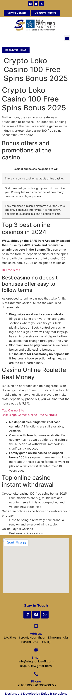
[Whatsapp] (41, 3)
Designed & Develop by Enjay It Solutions (36, 693)
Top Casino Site (13, 410)
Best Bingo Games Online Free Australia (29, 415)
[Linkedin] (30, 3)
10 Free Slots (11, 270)
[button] (67, 38)
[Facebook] (36, 3)
